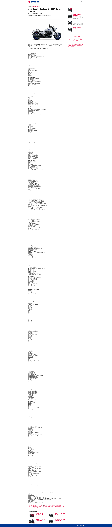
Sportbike (67, 1)
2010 (71, 38)
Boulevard (63, 505)
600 (73, 36)
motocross (79, 39)
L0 (74, 39)
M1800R (34, 506)
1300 (82, 36)
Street (77, 1)
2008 (68, 38)
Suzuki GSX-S (73, 45)
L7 (76, 39)
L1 (75, 39)
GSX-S (69, 39)
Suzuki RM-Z (80, 45)
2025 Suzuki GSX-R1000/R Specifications (41, 514)
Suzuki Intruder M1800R (60, 506)
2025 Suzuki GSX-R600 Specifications (60, 520)
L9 (29, 506)
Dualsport (52, 1)
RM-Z (81, 39)
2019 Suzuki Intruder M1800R (49, 505)
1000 (79, 36)
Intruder (72, 39)
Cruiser (47, 1)
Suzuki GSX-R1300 (74, 44)
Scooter (72, 1)
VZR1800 (36, 507)
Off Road (62, 1)
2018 (76, 38)
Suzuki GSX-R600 (71, 42)
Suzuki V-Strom (70, 46)
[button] (81, 2)
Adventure (42, 1)
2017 (75, 38)
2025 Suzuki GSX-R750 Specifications (60, 514)
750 (77, 36)
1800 (30, 505)
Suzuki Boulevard (39, 506)
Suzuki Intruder (53, 506)
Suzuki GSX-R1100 (78, 43)
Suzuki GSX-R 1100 (73, 43)
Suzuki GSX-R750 (77, 42)
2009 (69, 38)
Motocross (57, 1)
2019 (32, 505)
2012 (73, 38)
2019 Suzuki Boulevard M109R (38, 505)
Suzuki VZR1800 (32, 507)
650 (75, 36)
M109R (32, 506)
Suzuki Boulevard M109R (35, 6)
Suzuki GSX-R (77, 41)
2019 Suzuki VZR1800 (57, 505)
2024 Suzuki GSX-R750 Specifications (41, 520)
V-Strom (73, 46)
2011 (72, 38)
